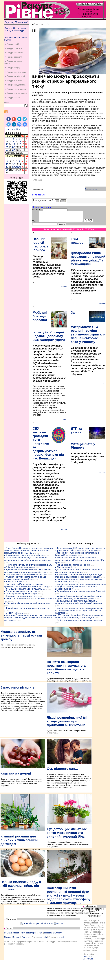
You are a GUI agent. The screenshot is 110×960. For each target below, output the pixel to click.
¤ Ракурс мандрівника (15, 85)
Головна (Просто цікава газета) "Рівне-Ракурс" (15, 29)
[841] (35, 591)
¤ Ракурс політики (13, 48)
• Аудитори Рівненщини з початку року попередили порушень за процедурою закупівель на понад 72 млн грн (29, 617)
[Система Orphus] (49, 202)
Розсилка (25, 937)
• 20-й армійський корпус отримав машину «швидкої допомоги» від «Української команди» (78, 602)
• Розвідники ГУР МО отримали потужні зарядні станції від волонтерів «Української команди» (78, 575)
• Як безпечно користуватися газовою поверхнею (79, 620)
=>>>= (64, 286)
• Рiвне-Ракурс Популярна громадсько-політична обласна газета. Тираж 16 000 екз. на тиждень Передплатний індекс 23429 (28, 550)
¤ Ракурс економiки (14, 52)
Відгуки (16, 937)
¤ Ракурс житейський (15, 76)
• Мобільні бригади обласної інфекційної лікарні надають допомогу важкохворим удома (78, 597)
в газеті (60, 937)
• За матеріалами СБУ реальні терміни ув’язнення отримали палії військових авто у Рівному (80, 549)
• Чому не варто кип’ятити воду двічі (22, 555)
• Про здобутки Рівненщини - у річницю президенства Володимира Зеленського (24, 585)
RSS (40, 933)
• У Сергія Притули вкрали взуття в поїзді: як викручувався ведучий (25, 578)
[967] (35, 596)
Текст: (35, 221)
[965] (49, 560)
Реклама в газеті (11, 933)
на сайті (43, 937)
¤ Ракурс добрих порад (16, 93)
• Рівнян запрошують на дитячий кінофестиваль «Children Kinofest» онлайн (28, 566)
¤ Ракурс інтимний (13, 80)
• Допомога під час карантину (18, 596)
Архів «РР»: (14, 129)
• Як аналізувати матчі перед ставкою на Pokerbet (80, 591)
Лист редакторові (29, 933)
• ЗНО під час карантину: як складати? (23, 589)
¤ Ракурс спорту (12, 68)
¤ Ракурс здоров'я (13, 57)
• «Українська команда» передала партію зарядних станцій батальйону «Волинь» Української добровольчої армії (80, 586)
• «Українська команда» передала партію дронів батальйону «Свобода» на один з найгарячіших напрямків (79, 610)
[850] (35, 594)
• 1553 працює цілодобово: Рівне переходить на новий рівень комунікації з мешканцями (79, 616)
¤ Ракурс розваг (12, 97)
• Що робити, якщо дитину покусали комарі (25, 608)
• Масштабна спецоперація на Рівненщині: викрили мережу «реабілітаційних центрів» (25, 559)
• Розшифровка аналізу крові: (19, 591)
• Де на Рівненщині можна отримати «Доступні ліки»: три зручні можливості (78, 571)
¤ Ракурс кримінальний (15, 72)
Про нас (8, 937)
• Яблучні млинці (63, 567)
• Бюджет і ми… (12, 613)
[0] (33, 553)
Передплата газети (53, 933)
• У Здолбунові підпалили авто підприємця (25, 603)
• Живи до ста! (11, 582)
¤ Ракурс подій (12, 44)
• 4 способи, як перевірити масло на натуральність (29, 598)
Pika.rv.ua (87, 956)
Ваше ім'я (37, 210)
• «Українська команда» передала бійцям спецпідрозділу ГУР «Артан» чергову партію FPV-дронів (80, 560)
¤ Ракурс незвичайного (15, 89)
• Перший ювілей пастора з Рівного (72, 565)
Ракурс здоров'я (41, 24)
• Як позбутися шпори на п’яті (19, 594)
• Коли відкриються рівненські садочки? (23, 574)
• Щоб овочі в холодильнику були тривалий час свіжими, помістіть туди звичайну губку (27, 571)
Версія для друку (91, 189)
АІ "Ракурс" (88, 959)
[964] (42, 555)
